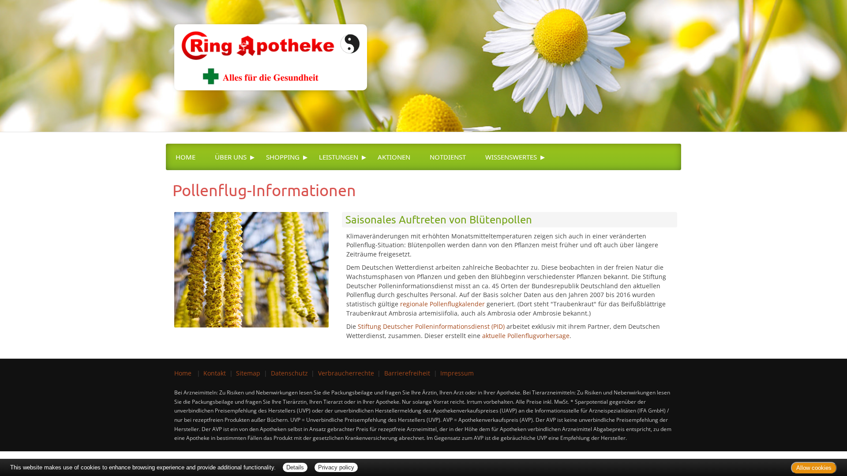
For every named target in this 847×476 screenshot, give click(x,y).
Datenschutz (289, 373)
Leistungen (338, 156)
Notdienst (448, 156)
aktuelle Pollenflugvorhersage (526, 335)
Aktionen (394, 156)
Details (295, 467)
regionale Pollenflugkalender (442, 304)
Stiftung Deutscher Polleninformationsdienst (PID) (431, 326)
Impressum (457, 373)
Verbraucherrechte (346, 373)
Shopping (283, 156)
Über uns (231, 156)
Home (185, 156)
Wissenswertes (511, 156)
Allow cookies (814, 468)
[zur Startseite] (266, 44)
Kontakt (214, 373)
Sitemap (248, 373)
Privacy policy (336, 467)
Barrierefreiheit (407, 373)
